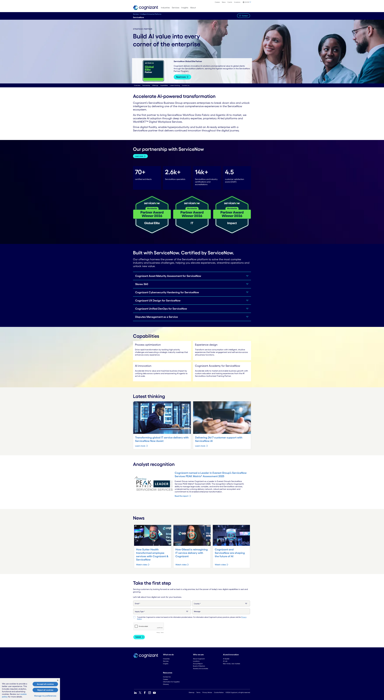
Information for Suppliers (171, 682)
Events (230, 2)
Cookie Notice (219, 692)
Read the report (181, 496)
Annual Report (198, 663)
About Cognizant (199, 659)
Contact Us (167, 677)
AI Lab (225, 661)
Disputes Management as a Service (156, 316)
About (193, 8)
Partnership (146, 85)
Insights (184, 8)
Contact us (185, 85)
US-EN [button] (247, 2)
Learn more (139, 156)
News (224, 2)
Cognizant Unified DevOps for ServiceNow (161, 308)
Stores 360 (141, 284)
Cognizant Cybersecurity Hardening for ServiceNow (167, 292)
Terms (198, 692)
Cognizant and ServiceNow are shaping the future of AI (230, 553)
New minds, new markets (231, 663)
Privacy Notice (207, 692)
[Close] (57, 680)
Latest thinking (175, 85)
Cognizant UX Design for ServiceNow (157, 300)
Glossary (166, 684)
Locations (196, 661)
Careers (217, 2)
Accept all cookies (45, 684)
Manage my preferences (45, 696)
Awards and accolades (200, 668)
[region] (30, 689)
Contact (245, 16)
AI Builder (226, 659)
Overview (137, 85)
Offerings (155, 85)
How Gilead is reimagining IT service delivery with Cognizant (191, 553)
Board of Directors (199, 666)
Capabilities (164, 85)
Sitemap (191, 692)
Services (175, 8)
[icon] (152, 535)
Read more (181, 77)
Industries (165, 8)
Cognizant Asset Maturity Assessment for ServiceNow (168, 275)
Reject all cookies (45, 690)
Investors (237, 2)
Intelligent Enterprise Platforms (150, 14)
